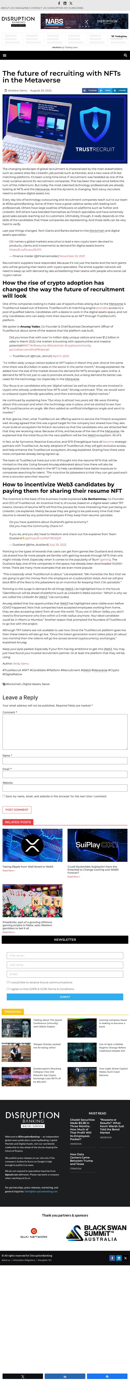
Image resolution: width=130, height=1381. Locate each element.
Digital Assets (32, 684)
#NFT (26, 345)
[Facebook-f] (59, 3)
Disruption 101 (57, 8)
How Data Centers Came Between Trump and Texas (81, 1159)
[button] (79, 26)
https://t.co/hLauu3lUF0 (25, 249)
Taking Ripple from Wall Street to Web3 (28, 866)
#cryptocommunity (78, 345)
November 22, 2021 (72, 256)
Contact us (38, 8)
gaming (105, 559)
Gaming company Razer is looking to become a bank (113, 1023)
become (108, 441)
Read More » (9, 870)
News (46, 684)
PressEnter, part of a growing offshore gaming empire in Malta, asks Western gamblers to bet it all (27, 925)
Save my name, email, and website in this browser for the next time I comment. (56, 796)
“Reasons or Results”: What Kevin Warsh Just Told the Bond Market (112, 1126)
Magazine (22, 8)
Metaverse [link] (42, 189)
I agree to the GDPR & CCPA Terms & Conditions (42, 988)
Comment (10, 712)
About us (7, 8)
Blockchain (13, 684)
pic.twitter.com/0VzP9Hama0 (29, 349)
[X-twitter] (71, 3)
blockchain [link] (97, 230)
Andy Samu (21, 663)
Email (7, 769)
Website (8, 782)
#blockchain (55, 345)
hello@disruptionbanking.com (41, 1191)
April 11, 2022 (61, 356)
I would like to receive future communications (41, 982)
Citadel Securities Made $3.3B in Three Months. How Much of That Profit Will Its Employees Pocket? (82, 1129)
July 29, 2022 (57, 544)
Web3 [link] (92, 435)
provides (102, 308)
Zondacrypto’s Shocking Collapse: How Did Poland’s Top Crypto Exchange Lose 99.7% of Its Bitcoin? (47, 1075)
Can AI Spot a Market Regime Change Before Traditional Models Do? (112, 1047)
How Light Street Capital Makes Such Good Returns (113, 1072)
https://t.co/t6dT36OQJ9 (45, 538)
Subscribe (76, 8)
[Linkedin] (65, 3)
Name (7, 755)
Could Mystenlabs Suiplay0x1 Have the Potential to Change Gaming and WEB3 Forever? (93, 869)
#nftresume (38, 345)
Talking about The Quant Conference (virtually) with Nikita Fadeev (47, 1023)
